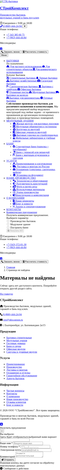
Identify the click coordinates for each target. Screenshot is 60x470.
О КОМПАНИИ (15, 198)
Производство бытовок (23, 221)
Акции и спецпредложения (30, 206)
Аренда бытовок (15, 378)
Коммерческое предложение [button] (21, 212)
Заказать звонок (11, 52)
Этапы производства (27, 192)
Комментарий (7, 456)
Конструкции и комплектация (32, 195)
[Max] (5, 48)
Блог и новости (24, 203)
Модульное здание (20, 224)
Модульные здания (16, 340)
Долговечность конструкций (31, 183)
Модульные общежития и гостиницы (36, 126)
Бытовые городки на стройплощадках (37, 135)
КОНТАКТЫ (13, 209)
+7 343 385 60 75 (15, 34)
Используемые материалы (30, 189)
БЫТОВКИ (12, 60)
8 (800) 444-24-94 (12, 26)
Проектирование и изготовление (33, 163)
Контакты (11, 393)
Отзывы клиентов (16, 402)
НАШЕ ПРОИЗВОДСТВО (21, 178)
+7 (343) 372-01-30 (16, 244)
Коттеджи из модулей (28, 129)
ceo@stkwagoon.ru (13, 319)
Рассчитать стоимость (35, 52)
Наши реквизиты (24, 200)
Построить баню (19, 227)
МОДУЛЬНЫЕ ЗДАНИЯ (20, 120)
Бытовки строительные (19, 337)
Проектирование (15, 364)
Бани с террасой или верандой (33, 152)
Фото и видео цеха (26, 186)
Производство (14, 367)
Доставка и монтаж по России (33, 166)
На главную (6, 294)
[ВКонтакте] (1, 48)
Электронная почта (10, 450)
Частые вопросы (15, 390)
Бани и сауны (13, 346)
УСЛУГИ (11, 160)
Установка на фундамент (29, 175)
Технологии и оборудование (32, 180)
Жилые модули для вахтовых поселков (37, 123)
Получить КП (16, 231)
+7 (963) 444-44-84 (16, 37)
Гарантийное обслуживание (21, 375)
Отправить (8, 460)
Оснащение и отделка (18, 372)
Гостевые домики (15, 343)
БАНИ (10, 143)
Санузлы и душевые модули (21, 352)
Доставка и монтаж (17, 370)
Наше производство (17, 399)
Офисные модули (15, 349)
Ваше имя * (6, 443)
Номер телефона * (10, 446)
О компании (13, 396)
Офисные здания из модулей (31, 132)
